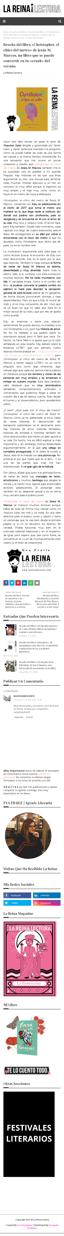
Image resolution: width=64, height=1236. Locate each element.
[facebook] (17, 895)
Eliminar (29, 717)
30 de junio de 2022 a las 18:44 (27, 699)
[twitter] (17, 903)
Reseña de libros (18, 32)
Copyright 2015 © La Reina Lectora (32, 1219)
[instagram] (47, 903)
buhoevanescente (24, 696)
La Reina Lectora (13, 72)
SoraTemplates (24, 1225)
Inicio (6, 32)
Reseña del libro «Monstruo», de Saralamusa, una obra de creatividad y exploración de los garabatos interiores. (39, 647)
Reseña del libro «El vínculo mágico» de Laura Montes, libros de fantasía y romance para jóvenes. (38, 628)
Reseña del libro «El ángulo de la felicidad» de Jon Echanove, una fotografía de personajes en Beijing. (37, 665)
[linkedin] (47, 895)
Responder (19, 717)
